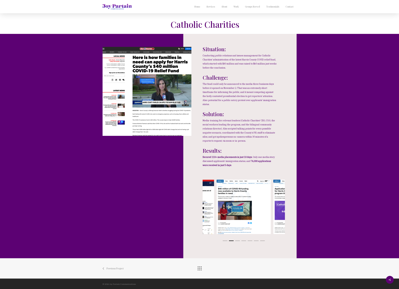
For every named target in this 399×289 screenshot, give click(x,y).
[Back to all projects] (199, 267)
